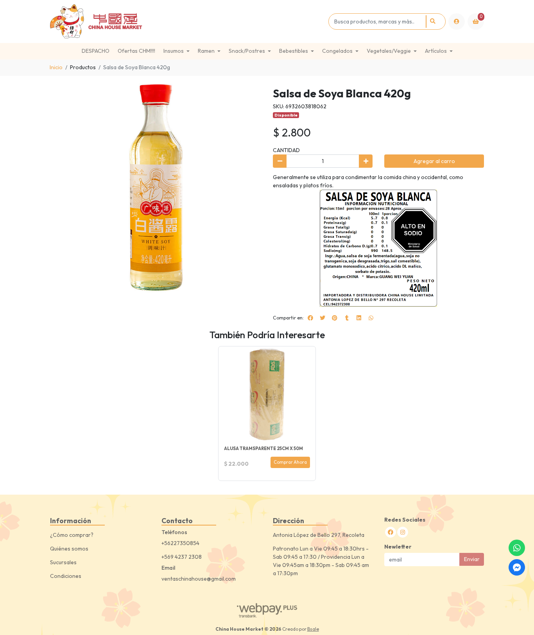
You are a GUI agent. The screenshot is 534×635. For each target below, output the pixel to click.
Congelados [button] (337, 50)
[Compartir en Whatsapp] (371, 317)
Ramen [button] (206, 50)
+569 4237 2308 (181, 556)
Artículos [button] (436, 50)
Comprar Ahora (290, 462)
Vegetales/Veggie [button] (389, 50)
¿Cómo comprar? (71, 534)
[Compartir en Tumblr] (346, 317)
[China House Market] (188, 21)
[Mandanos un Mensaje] (517, 567)
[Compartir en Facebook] (310, 317)
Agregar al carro (434, 161)
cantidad (286, 150)
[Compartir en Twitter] (322, 317)
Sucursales (63, 562)
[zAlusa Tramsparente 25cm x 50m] (267, 394)
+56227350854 (180, 543)
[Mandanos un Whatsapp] (517, 548)
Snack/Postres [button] (247, 50)
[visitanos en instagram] (402, 532)
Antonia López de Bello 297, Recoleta (318, 534)
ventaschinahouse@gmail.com (198, 578)
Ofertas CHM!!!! (136, 50)
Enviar (472, 559)
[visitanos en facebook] (390, 532)
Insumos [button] (173, 50)
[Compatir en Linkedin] (358, 317)
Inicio (56, 67)
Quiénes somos (69, 548)
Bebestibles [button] (293, 50)
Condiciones (65, 575)
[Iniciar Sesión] (456, 21)
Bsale (313, 629)
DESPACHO (95, 50)
